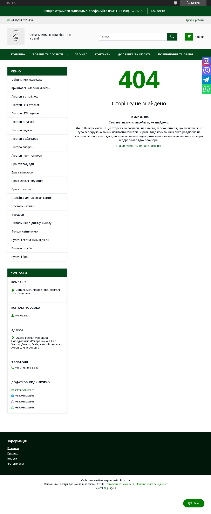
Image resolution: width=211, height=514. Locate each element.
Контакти (158, 11)
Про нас (81, 54)
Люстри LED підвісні (25, 113)
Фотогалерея (16, 463)
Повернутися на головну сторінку (139, 145)
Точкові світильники (25, 231)
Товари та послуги (47, 54)
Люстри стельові (23, 121)
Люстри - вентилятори (27, 155)
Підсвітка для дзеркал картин (32, 197)
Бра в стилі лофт (23, 189)
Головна (18, 54)
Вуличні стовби (22, 248)
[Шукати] (172, 37)
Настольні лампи (23, 206)
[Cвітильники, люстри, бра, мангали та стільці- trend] (16, 43)
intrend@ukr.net (24, 389)
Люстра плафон (22, 147)
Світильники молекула (27, 79)
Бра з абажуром (22, 172)
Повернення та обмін (175, 54)
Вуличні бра (20, 256)
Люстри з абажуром (25, 138)
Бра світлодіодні (23, 164)
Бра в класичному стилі (27, 181)
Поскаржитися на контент (119, 484)
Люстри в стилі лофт (26, 96)
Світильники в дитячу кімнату (32, 223)
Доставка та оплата (134, 54)
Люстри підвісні (22, 130)
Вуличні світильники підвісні (30, 240)
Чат (196, 503)
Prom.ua (125, 480)
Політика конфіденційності (151, 484)
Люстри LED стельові (26, 105)
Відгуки (12, 458)
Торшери (18, 214)
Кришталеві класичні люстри (31, 88)
